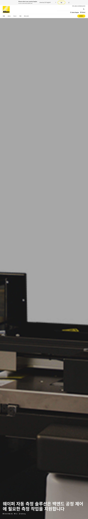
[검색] (83, 9)
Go (61, 2)
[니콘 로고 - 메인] (6, 9)
